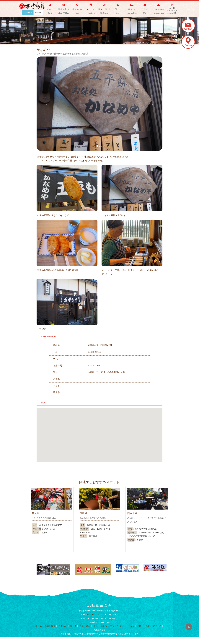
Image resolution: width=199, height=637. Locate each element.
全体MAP (62, 626)
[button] (46, 103)
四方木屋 (132, 513)
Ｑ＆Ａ (131, 626)
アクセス (157, 626)
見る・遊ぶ (85, 626)
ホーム (38, 626)
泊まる (104, 626)
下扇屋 (83, 513)
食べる (73, 626)
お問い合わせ (143, 626)
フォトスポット (117, 626)
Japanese (27, 12)
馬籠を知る (50, 626)
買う (95, 626)
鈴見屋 (35, 513)
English (38, 12)
